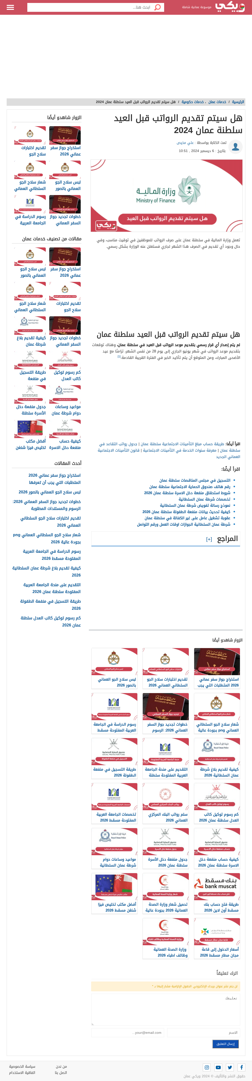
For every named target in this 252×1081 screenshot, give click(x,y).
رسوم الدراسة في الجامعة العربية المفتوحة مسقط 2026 (52, 555)
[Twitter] (230, 1067)
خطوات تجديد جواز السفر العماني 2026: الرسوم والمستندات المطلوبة (47, 505)
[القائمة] (10, 7)
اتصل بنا (61, 1073)
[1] (119, 356)
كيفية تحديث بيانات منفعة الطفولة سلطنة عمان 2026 (186, 511)
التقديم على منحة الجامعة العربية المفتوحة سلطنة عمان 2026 (52, 588)
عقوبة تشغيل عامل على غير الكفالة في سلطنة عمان (187, 518)
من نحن (61, 1067)
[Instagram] (207, 1067)
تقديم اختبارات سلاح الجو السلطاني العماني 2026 (50, 522)
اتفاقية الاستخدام (22, 1073)
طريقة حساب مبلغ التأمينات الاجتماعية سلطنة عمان (182, 444)
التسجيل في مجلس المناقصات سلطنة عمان (194, 480)
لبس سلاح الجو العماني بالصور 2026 (50, 492)
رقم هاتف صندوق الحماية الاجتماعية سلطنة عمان (189, 486)
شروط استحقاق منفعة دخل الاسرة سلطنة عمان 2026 (187, 492)
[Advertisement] (126, 59)
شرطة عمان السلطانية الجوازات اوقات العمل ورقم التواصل (183, 524)
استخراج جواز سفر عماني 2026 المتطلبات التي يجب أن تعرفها (55, 479)
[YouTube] (218, 1067)
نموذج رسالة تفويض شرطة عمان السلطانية (195, 505)
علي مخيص (185, 142)
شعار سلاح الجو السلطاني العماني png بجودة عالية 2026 (47, 539)
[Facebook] (241, 1067)
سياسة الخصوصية (22, 1067)
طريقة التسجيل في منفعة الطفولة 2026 (50, 605)
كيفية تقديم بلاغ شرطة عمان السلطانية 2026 (46, 572)
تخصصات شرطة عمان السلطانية (204, 499)
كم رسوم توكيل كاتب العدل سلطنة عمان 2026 (51, 622)
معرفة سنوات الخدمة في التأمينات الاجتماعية (180, 450)
